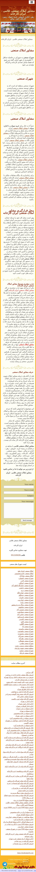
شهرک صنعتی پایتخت (26, 588)
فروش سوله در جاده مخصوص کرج (21, 718)
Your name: (29, 484)
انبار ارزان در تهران (27, 687)
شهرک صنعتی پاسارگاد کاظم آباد (22, 585)
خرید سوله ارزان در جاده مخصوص (21, 812)
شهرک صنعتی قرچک (26, 653)
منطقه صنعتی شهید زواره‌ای (23, 648)
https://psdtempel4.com (25, 853)
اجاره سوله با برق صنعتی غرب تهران (21, 839)
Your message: (28, 501)
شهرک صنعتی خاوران (26, 597)
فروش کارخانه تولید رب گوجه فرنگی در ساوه (18, 757)
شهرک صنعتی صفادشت (25, 612)
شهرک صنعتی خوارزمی (25, 600)
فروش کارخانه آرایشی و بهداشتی (22, 692)
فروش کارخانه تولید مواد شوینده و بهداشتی (18, 759)
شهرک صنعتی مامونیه (26, 629)
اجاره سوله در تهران (26, 711)
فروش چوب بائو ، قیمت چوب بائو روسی (19, 682)
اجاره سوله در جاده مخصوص (23, 713)
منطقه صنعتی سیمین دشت (24, 646)
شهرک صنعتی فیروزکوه (25, 617)
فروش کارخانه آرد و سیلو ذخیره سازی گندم (18, 737)
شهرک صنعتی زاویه (26, 602)
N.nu (19, 870)
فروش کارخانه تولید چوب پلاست (22, 699)
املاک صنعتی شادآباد (26, 576)
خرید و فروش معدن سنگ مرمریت (21, 793)
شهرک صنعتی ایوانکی (26, 583)
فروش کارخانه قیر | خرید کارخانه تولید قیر (19, 745)
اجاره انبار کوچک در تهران (24, 706)
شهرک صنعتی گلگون (26, 624)
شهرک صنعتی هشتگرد (25, 641)
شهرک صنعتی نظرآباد (26, 638)
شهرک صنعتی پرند (27, 590)
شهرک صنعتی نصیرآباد (25, 636)
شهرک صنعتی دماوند (26, 650)
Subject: (30, 496)
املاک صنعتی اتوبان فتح (25, 571)
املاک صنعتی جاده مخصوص (24, 573)
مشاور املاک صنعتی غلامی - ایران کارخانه (18, 12)
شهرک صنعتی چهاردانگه (25, 593)
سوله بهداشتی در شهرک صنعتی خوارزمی (19, 817)
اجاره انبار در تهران (27, 701)
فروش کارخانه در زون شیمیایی (23, 843)
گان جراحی (29, 672)
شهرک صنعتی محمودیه (25, 634)
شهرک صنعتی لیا (27, 626)
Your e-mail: (29, 490)
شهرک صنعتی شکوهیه (25, 607)
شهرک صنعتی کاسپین (26, 619)
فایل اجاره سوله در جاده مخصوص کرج (20, 730)
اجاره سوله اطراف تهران (24, 814)
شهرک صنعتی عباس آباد (25, 614)
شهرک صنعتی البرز (27, 581)
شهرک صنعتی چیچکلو (26, 595)
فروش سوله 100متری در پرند (23, 800)
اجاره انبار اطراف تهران (25, 689)
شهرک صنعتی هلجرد (26, 643)
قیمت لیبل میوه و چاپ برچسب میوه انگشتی (18, 684)
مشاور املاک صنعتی (20, 128)
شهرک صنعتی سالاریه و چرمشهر (22, 605)
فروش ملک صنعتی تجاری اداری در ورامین (19, 675)
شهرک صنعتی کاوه (27, 622)
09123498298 (16, 555)
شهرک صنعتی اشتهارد (26, 578)
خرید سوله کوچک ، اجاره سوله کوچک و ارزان (18, 822)
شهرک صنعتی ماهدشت (25, 631)
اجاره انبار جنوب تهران (25, 704)
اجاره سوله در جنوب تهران (24, 716)
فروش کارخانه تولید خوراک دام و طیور (20, 781)
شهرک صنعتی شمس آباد (25, 609)
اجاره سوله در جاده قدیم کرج (23, 725)
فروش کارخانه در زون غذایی (23, 841)
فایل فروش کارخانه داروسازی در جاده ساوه (18, 728)
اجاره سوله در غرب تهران (24, 708)
